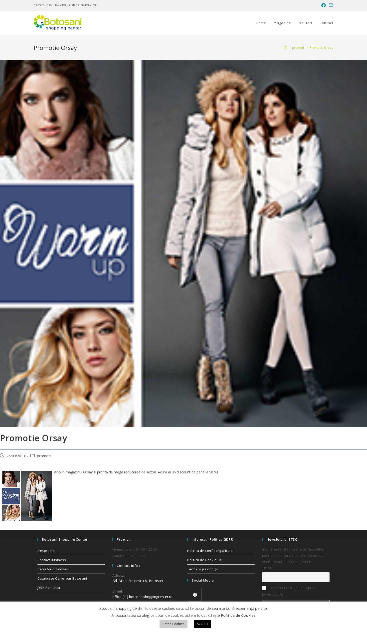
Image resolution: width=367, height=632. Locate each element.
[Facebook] (195, 595)
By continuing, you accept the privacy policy (290, 591)
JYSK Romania (48, 587)
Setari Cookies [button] (173, 624)
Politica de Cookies (238, 615)
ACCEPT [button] (202, 624)
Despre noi (46, 550)
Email (266, 568)
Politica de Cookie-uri (204, 560)
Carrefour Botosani (53, 569)
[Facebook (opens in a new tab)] (323, 5)
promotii (44, 455)
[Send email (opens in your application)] (330, 5)
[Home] (285, 47)
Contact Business (51, 560)
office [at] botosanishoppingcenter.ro (142, 596)
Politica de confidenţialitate (210, 550)
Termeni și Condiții (202, 569)
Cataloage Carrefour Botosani (62, 578)
